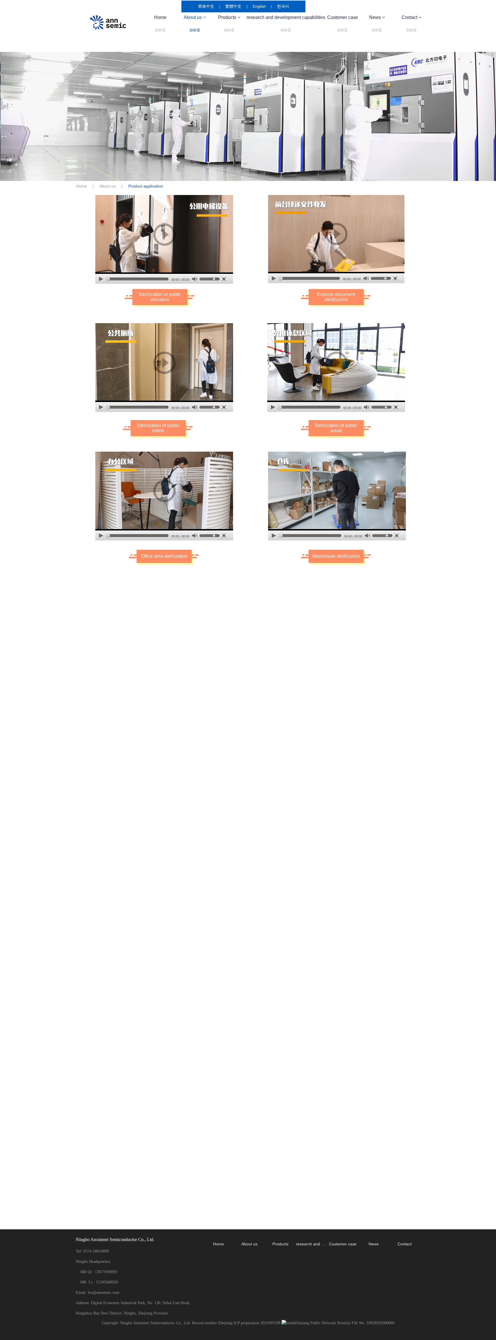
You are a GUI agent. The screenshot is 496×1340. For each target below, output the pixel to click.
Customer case (342, 23)
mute (194, 279)
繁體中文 (233, 6)
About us (108, 186)
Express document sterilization (336, 297)
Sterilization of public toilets (158, 428)
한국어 (283, 6)
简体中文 (206, 6)
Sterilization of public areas (336, 428)
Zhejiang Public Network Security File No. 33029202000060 (344, 1323)
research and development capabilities (286, 23)
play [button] (164, 234)
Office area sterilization (164, 556)
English (259, 6)
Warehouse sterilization (336, 556)
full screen (224, 279)
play (101, 279)
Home (160, 23)
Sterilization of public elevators (160, 297)
